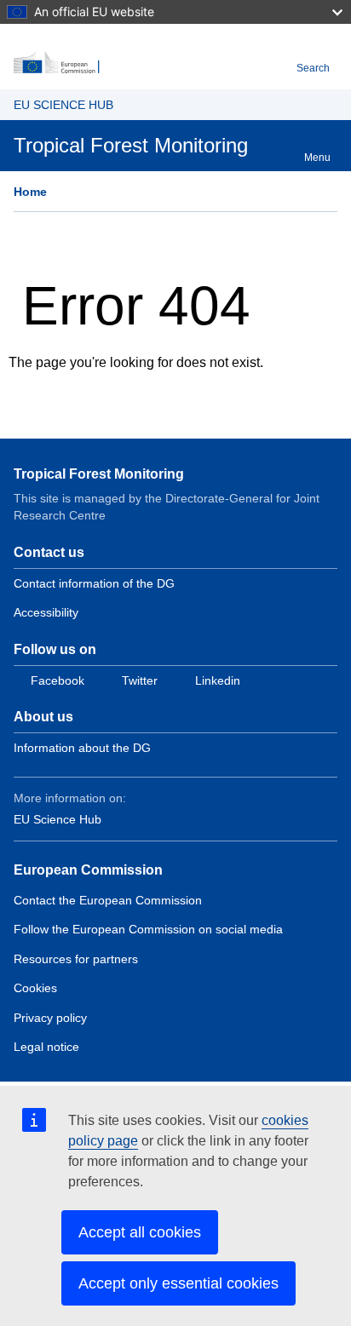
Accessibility (46, 612)
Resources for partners (76, 959)
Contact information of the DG (94, 583)
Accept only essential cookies (178, 1283)
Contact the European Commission (108, 900)
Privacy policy (50, 1018)
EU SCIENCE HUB (63, 105)
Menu (317, 158)
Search (313, 68)
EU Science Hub (57, 819)
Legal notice (46, 1046)
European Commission (88, 870)
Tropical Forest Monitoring (99, 474)
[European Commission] (151, 63)
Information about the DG (82, 748)
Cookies (35, 988)
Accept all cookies (139, 1232)
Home (30, 191)
